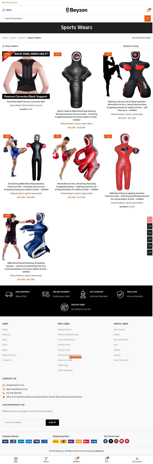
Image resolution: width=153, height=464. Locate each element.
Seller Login (63, 365)
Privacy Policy (64, 350)
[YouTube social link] (121, 441)
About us (6, 334)
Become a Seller (69, 360)
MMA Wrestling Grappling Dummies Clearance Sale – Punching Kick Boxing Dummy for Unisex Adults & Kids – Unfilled (127, 196)
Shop (13, 38)
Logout (117, 355)
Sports (22, 38)
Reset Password (121, 360)
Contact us (7, 360)
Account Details (121, 340)
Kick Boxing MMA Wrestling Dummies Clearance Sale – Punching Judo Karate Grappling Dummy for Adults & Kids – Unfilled (26, 186)
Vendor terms (64, 345)
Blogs (4, 350)
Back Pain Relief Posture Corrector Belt (26, 102)
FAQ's (4, 345)
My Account (119, 329)
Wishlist (117, 350)
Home (5, 38)
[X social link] (111, 441)
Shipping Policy (65, 329)
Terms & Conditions (66, 340)
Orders (117, 334)
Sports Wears (15, 105)
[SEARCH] (147, 18)
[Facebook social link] (105, 441)
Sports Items (87, 123)
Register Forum (9, 355)
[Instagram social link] (116, 441)
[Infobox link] (20, 294)
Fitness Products (29, 105)
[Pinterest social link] (127, 441)
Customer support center (69, 355)
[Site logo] (76, 10)
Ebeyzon (100, 451)
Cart (115, 345)
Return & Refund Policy (68, 334)
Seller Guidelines (65, 370)
